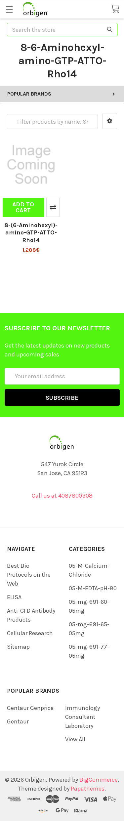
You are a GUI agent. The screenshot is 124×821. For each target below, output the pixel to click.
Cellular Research (30, 633)
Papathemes (87, 788)
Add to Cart (23, 207)
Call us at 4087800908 (62, 495)
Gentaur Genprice (30, 708)
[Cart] (115, 8)
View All (75, 739)
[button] (109, 121)
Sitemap (18, 646)
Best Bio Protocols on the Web (29, 574)
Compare (53, 207)
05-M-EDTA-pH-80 (93, 588)
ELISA (14, 597)
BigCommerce (98, 779)
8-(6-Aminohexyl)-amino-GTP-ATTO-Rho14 (31, 233)
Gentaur (18, 721)
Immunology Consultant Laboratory (82, 716)
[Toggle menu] (9, 9)
